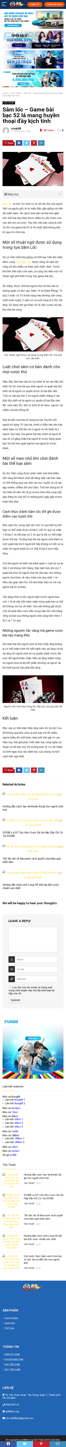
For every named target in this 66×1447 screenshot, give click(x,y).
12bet (15, 1112)
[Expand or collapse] (60, 194)
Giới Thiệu (39, 1440)
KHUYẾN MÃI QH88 (14, 1359)
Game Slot (10, 1323)
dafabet (16, 1108)
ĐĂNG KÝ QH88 (12, 1354)
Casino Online (11, 1318)
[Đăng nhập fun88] (33, 78)
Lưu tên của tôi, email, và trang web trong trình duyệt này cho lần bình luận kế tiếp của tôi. (31, 990)
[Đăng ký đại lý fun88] (33, 20)
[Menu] (4, 4)
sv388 (13, 1154)
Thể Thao (9, 1328)
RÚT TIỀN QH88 (12, 1369)
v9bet (15, 1146)
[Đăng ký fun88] (33, 1048)
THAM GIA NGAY (54, 4)
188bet (18, 1138)
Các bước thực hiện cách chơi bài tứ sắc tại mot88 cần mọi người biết (42, 1259)
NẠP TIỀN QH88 (12, 1364)
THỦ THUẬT (16, 93)
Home (5, 93)
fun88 (15, 1131)
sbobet (15, 1150)
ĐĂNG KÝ (34, 4)
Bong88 (19, 1099)
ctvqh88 (16, 128)
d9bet (18, 1119)
